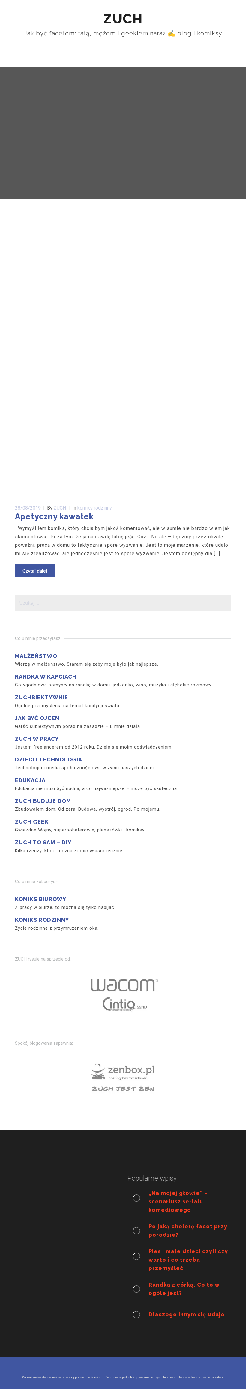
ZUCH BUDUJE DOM (43, 801)
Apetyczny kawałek (54, 516)
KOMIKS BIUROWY (40, 899)
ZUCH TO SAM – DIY (43, 842)
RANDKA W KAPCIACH (45, 676)
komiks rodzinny (94, 508)
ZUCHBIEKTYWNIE (41, 697)
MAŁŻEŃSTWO (36, 656)
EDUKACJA (30, 780)
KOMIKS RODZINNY (42, 920)
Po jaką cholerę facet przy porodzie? (187, 1230)
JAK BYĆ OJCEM (37, 718)
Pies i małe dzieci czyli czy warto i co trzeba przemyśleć (188, 1259)
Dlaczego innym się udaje (186, 1314)
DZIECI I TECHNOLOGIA (48, 759)
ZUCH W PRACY (37, 739)
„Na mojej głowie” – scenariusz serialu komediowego (178, 1201)
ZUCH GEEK (32, 822)
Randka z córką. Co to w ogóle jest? (184, 1289)
